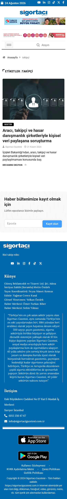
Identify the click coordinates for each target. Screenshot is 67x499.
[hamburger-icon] (9, 45)
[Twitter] (40, 263)
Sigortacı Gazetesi (13, 147)
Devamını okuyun (12, 165)
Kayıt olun (52, 223)
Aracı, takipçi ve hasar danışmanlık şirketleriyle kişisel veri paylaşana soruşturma (32, 135)
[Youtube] (12, 263)
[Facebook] (29, 263)
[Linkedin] (18, 263)
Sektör (8, 124)
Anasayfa (12, 57)
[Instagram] (24, 263)
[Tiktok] (35, 263)
